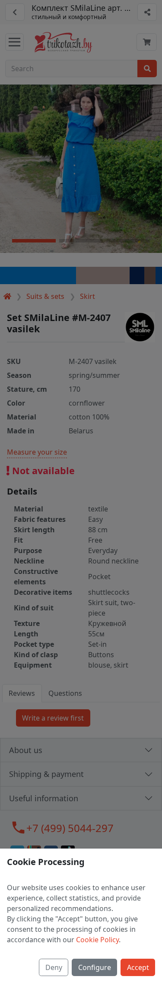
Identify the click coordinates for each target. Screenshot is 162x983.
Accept (138, 967)
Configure (94, 967)
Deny (53, 967)
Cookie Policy (97, 939)
